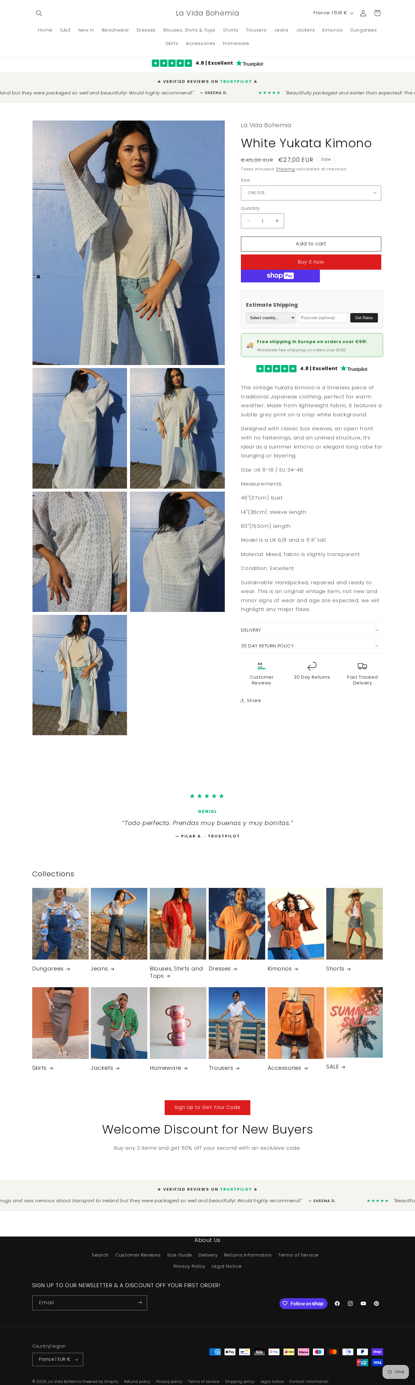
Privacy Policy (189, 1269)
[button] (39, 13)
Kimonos (280, 971)
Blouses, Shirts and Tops (176, 975)
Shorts (335, 971)
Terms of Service (298, 1258)
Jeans (99, 971)
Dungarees (48, 971)
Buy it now (311, 256)
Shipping (285, 163)
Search (100, 1258)
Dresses (220, 971)
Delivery (208, 1258)
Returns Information (248, 1258)
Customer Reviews (137, 1258)
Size (245, 175)
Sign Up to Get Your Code (207, 1110)
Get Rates (364, 312)
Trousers (221, 1070)
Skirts (39, 1070)
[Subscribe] (139, 1305)
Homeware (165, 1070)
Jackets (102, 1070)
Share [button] (254, 695)
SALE (332, 1069)
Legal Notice (227, 1269)
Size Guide (179, 1258)
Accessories (285, 1070)
